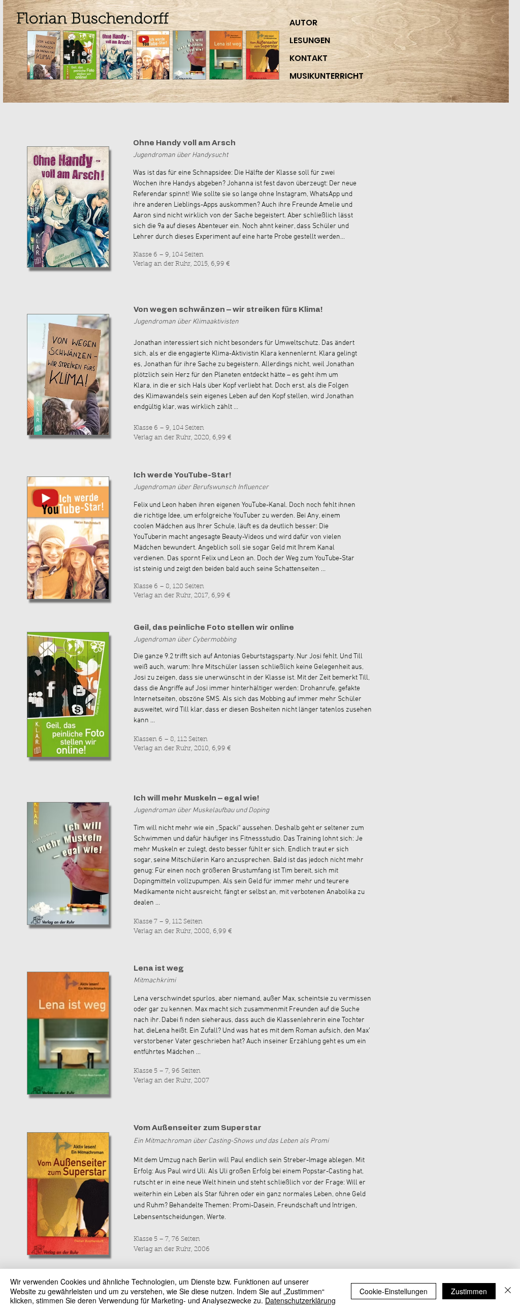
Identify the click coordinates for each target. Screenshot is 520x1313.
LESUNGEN (309, 40)
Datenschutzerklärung (300, 1300)
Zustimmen (469, 1291)
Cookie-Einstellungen (394, 1291)
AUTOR (303, 22)
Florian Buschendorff (92, 19)
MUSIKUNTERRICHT (326, 76)
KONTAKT (308, 58)
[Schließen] (508, 1291)
